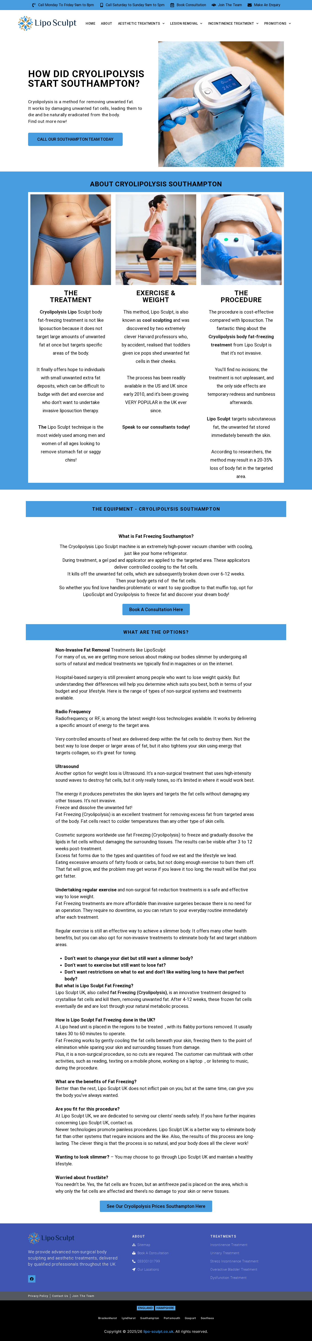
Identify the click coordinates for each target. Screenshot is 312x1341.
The (43, 427)
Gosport (190, 1318)
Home (90, 23)
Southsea (207, 1318)
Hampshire (165, 1308)
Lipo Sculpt (218, 419)
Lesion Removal (184, 23)
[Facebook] (31, 1279)
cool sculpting (157, 320)
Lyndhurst (129, 1318)
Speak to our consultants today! (156, 427)
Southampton (149, 1318)
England (145, 1308)
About (106, 23)
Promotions (275, 23)
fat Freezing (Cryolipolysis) (138, 992)
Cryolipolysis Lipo (58, 312)
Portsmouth (172, 1318)
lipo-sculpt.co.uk (158, 1331)
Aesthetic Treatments (139, 23)
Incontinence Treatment (231, 23)
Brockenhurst (107, 1318)
